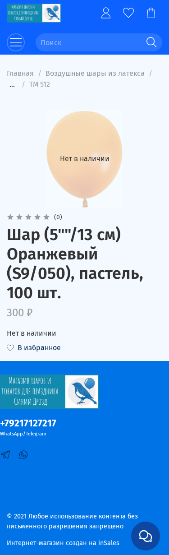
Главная (20, 73)
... (12, 84)
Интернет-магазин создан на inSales (63, 543)
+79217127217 (28, 423)
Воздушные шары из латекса (95, 73)
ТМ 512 (39, 84)
